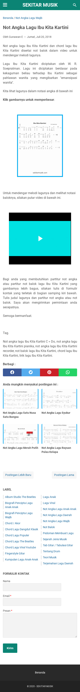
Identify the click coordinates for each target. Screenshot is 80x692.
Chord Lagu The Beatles (19, 541)
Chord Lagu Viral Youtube (20, 547)
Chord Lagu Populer (17, 535)
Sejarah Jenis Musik (55, 539)
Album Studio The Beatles (20, 496)
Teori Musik (50, 557)
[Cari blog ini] (74, 5)
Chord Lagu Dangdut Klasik (21, 529)
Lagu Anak (49, 496)
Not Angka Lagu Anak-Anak (59, 509)
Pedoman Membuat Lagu (58, 533)
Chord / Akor (12, 523)
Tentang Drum (51, 551)
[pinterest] (49, 372)
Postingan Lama (64, 474)
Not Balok (49, 527)
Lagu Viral (49, 503)
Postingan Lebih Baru (18, 474)
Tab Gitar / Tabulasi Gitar (58, 545)
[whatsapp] (68, 372)
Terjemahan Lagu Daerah (58, 563)
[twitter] (31, 372)
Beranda (40, 672)
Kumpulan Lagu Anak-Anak (21, 559)
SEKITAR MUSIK (40, 5)
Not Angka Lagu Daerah (57, 515)
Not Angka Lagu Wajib (56, 521)
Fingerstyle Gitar (15, 553)
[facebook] (12, 372)
